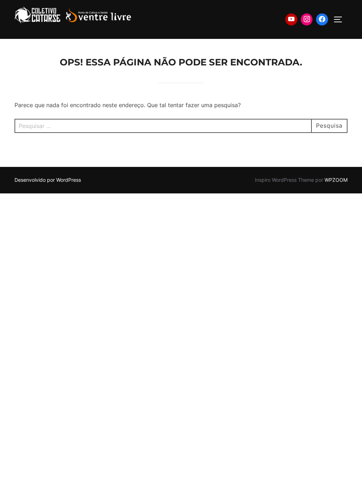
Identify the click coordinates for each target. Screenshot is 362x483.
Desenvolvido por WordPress (47, 180)
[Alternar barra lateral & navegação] (340, 19)
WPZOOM (336, 180)
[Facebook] (322, 19)
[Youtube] (291, 19)
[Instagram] (307, 19)
